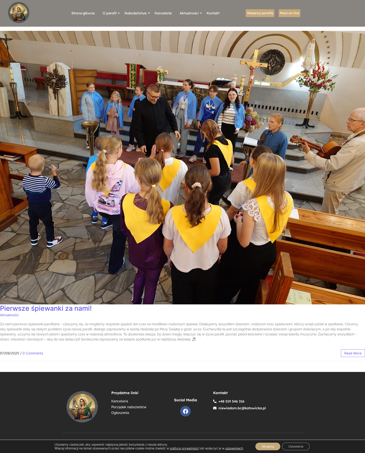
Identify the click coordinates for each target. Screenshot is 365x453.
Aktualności (189, 13)
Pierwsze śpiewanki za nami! (46, 308)
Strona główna (83, 13)
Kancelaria (163, 13)
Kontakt (213, 13)
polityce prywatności (184, 448)
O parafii (109, 13)
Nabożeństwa (135, 13)
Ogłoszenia (120, 413)
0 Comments (33, 353)
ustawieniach (234, 448)
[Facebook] (185, 411)
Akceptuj (268, 446)
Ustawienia (295, 446)
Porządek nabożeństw (128, 407)
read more (353, 353)
